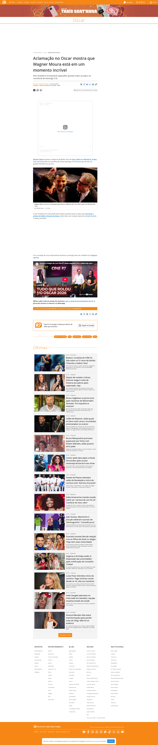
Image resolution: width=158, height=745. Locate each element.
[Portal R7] (4, 2)
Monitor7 (71, 693)
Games (50, 675)
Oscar (69, 336)
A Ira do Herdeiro (91, 654)
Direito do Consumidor (75, 669)
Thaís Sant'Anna (54, 84)
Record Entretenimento (117, 678)
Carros (70, 660)
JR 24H (46, 2)
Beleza (50, 651)
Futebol (36, 663)
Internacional (72, 687)
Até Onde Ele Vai (91, 663)
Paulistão (36, 672)
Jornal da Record (91, 705)
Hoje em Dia (90, 702)
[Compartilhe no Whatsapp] (90, 84)
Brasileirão (37, 654)
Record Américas (115, 675)
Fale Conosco (43, 732)
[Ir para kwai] (97, 732)
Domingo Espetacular (92, 693)
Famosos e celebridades (60, 336)
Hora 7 (71, 681)
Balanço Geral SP (91, 669)
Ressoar (113, 696)
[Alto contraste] (34, 90)
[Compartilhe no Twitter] (81, 84)
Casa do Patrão (91, 684)
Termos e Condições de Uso (63, 732)
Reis (88, 715)
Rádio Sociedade (115, 672)
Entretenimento (55, 647)
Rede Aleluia (114, 690)
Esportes (40, 2)
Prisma (45, 52)
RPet (49, 690)
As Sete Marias (91, 660)
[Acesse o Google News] (93, 84)
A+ (38, 90)
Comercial (113, 657)
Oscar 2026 (76, 159)
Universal (113, 702)
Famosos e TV (52, 669)
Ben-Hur (89, 672)
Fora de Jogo (37, 660)
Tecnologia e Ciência (74, 708)
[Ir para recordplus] (105, 732)
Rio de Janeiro (72, 699)
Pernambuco (72, 696)
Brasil (70, 654)
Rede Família (114, 693)
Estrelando (51, 666)
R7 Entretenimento (37, 52)
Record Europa (115, 681)
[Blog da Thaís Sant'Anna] (79, 11)
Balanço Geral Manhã (92, 666)
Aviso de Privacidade (100, 741)
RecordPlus (114, 666)
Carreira (113, 654)
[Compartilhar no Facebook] (84, 84)
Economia (71, 672)
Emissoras (113, 660)
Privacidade (51, 732)
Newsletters (114, 663)
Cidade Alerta (90, 687)
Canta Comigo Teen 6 (92, 681)
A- (41, 90)
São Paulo (71, 702)
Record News (59, 2)
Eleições (26, 2)
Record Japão (114, 684)
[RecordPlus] (128, 2)
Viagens (50, 693)
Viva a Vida (51, 699)
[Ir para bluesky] (84, 732)
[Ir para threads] (101, 732)
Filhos (49, 672)
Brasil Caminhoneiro (92, 678)
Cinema (95, 336)
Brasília (20, 2)
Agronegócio (72, 651)
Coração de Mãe (91, 690)
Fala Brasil (89, 699)
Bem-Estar (51, 654)
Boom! (88, 675)
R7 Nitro (50, 684)
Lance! (36, 666)
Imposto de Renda (74, 684)
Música (50, 681)
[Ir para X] (139, 2)
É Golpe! (71, 678)
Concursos (72, 666)
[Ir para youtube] (122, 732)
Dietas (50, 663)
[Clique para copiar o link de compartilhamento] (96, 84)
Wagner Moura (38, 159)
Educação (71, 675)
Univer (112, 699)
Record (51, 2)
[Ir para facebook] (137, 2)
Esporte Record (91, 696)
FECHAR (111, 741)
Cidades (71, 663)
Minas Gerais (72, 690)
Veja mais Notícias (65, 635)
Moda (49, 678)
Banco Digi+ (114, 651)
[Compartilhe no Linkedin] (87, 84)
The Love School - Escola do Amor (96, 718)
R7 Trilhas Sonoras (116, 669)
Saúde (70, 705)
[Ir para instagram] (142, 2)
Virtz (49, 696)
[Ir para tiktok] (109, 732)
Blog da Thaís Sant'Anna (54, 52)
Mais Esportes (38, 669)
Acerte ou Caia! (91, 651)
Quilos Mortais (91, 712)
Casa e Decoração (53, 657)
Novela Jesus (90, 708)
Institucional (117, 647)
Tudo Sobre (72, 712)
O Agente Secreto (87, 336)
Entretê (33, 2)
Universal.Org (114, 705)
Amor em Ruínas (91, 657)
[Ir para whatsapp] (118, 732)
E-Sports (36, 657)
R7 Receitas (51, 687)
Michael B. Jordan (90, 159)
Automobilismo (38, 651)
